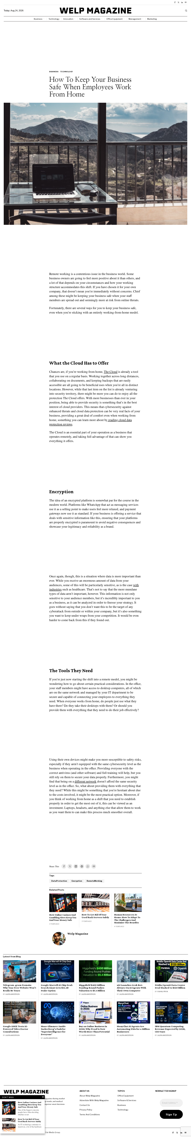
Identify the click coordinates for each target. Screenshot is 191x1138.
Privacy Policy (86, 1110)
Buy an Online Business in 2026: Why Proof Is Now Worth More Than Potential (94, 1029)
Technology (66, 72)
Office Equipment (125, 1096)
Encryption (77, 881)
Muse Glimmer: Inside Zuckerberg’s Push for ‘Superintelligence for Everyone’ (53, 1030)
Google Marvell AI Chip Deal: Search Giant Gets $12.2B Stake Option (57, 988)
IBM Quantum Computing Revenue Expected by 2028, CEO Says (170, 1029)
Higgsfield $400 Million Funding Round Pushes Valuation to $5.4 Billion (92, 988)
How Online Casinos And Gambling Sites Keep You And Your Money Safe (62, 917)
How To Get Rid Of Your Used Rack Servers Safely (95, 916)
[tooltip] (175, 2)
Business (53, 72)
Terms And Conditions (90, 1114)
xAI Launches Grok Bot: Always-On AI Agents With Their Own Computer (131, 988)
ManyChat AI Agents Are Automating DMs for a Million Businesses (133, 1029)
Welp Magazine (77, 933)
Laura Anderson (12, 994)
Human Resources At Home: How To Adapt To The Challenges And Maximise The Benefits (127, 918)
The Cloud (110, 372)
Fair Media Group (53, 1132)
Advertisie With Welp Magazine (94, 1100)
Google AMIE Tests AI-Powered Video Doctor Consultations (15, 1029)
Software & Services (126, 1100)
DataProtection (59, 881)
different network (85, 781)
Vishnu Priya (162, 991)
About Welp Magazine (90, 1096)
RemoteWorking (94, 881)
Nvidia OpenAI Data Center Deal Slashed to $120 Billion (170, 986)
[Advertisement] (95, 44)
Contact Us (85, 1105)
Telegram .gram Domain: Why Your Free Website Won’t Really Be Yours (19, 988)
